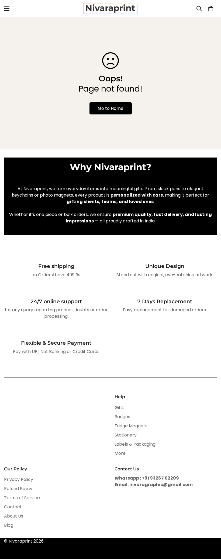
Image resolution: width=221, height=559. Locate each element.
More (120, 453)
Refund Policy (18, 488)
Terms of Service (22, 498)
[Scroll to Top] (210, 529)
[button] (211, 8)
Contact (13, 507)
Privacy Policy (18, 479)
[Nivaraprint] (110, 8)
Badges (122, 417)
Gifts (120, 407)
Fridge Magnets (131, 426)
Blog (8, 525)
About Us (13, 516)
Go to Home (110, 108)
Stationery (126, 435)
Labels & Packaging (135, 444)
